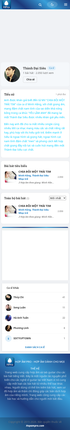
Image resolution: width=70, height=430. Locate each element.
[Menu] (65, 4)
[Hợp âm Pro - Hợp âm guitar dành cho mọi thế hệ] (6, 4)
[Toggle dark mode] (52, 4)
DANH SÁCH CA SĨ (35, 347)
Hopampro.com (35, 425)
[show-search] (40, 5)
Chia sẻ (30, 79)
